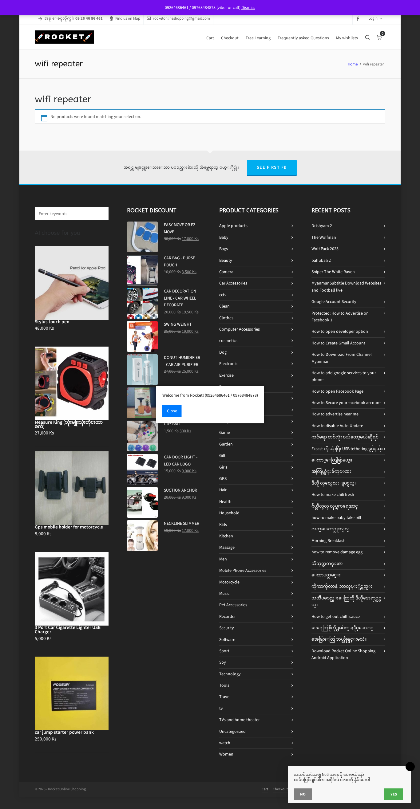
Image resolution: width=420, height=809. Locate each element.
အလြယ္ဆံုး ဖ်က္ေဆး (331, 471)
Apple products (233, 226)
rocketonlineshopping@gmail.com (181, 18)
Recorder (227, 616)
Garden (226, 444)
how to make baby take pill (336, 517)
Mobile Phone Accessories (242, 570)
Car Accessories (233, 283)
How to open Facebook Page (337, 391)
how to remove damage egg (337, 552)
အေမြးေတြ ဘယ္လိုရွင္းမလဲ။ (339, 639)
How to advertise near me (335, 414)
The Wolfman (323, 237)
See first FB (272, 167)
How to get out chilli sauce (335, 616)
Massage (227, 547)
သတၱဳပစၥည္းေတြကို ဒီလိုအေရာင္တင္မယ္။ (346, 601)
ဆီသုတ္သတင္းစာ (327, 564)
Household (229, 513)
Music (224, 593)
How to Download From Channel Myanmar (341, 357)
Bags (223, 249)
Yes (393, 794)
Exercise (226, 375)
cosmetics (228, 341)
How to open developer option (339, 331)
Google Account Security (333, 301)
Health (225, 502)
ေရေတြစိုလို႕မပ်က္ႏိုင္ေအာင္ (342, 628)
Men (223, 559)
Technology (230, 674)
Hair (223, 490)
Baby (223, 237)
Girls (223, 467)
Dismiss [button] (248, 7)
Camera (226, 272)
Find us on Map (127, 18)
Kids (223, 525)
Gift (222, 455)
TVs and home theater (239, 720)
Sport (224, 651)
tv (221, 708)
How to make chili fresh (332, 494)
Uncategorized (232, 731)
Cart (265, 789)
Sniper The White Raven (333, 272)
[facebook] (359, 18)
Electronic (228, 364)
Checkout (280, 789)
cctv (223, 295)
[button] (101, 213)
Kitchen (226, 536)
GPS (223, 478)
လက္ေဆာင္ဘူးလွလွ (330, 529)
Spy (222, 662)
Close (172, 411)
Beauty (225, 260)
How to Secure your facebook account (346, 403)
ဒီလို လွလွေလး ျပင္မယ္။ (333, 483)
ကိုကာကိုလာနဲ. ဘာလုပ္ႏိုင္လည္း (341, 586)
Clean (224, 306)
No (303, 794)
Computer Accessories (239, 329)
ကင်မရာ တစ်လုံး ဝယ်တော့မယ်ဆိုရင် (344, 437)
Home (353, 64)
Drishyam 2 (321, 226)
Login (373, 18)
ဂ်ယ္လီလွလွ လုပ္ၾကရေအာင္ (334, 506)
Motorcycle (229, 582)
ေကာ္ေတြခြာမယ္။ (331, 460)
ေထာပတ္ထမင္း (326, 575)
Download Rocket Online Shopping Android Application (343, 654)
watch (224, 743)
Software (227, 639)
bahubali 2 (321, 260)
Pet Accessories (233, 605)
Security (226, 628)
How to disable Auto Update (337, 426)
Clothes (226, 318)
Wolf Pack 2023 (325, 249)
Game (224, 432)
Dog (223, 352)
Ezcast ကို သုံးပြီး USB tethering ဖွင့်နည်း (347, 449)
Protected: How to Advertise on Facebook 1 (340, 316)
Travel (225, 697)
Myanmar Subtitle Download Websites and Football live (346, 286)
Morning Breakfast (328, 541)
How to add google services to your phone (343, 376)
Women (226, 754)
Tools (224, 685)
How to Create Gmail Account (338, 343)
